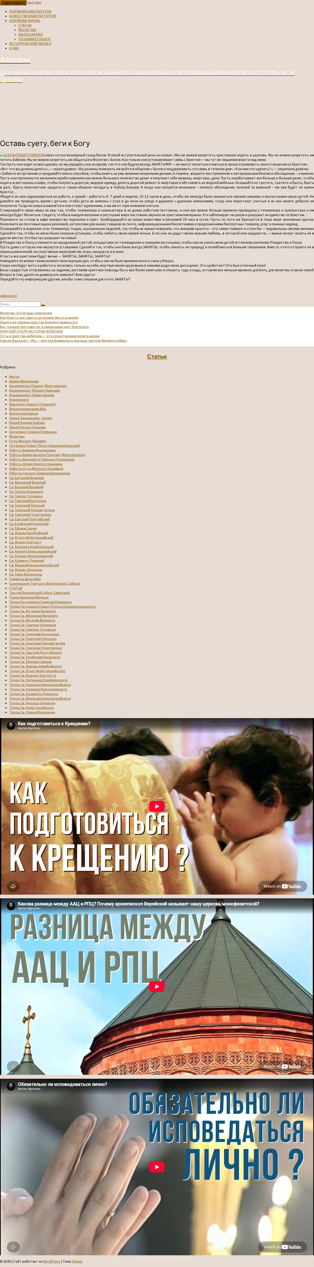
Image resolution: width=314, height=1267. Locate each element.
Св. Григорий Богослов (27, 500)
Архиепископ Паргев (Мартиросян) (37, 385)
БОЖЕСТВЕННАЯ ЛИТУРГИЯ (32, 16)
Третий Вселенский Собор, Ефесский (39, 592)
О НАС (14, 48)
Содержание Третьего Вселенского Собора (44, 583)
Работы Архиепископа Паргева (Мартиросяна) (47, 454)
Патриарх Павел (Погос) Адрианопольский (44, 445)
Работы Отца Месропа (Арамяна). (36, 468)
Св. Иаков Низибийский (28, 533)
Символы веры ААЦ (25, 578)
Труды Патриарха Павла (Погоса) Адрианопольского (52, 606)
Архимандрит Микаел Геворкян (34, 390)
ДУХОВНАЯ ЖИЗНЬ (24, 20)
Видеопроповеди (23, 413)
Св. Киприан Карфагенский (31, 546)
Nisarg (77, 1261)
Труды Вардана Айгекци (29, 597)
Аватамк (34, 2)
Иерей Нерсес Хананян (27, 427)
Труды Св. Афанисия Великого (33, 615)
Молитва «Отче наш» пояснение (26, 313)
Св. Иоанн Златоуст (25, 542)
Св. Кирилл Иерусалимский (31, 556)
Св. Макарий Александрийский (34, 565)
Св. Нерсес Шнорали (25, 569)
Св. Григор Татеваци (26, 496)
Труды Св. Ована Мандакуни (32, 712)
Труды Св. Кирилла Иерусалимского (38, 689)
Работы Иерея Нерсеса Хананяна (35, 464)
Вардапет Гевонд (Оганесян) (32, 404)
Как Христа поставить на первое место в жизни (39, 317)
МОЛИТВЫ (27, 29)
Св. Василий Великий (26, 487)
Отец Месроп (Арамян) (27, 441)
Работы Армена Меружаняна (32, 450)
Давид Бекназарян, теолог (31, 418)
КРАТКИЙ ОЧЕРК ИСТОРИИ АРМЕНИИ (31, 331)
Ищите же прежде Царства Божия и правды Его (39, 322)
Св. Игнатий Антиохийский (31, 537)
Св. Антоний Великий (26, 477)
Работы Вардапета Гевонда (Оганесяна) (41, 459)
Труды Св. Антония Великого (32, 611)
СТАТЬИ (24, 25)
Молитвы (17, 436)
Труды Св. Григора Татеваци (32, 629)
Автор (14, 376)
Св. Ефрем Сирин (23, 528)
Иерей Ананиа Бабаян (27, 422)
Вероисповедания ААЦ (27, 408)
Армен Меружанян (24, 381)
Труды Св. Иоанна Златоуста (32, 675)
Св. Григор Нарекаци (26, 491)
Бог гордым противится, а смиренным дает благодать (44, 326)
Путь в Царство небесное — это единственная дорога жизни (50, 336)
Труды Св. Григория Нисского (33, 638)
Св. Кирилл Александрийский (33, 551)
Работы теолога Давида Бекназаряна (39, 473)
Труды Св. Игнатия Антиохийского (37, 670)
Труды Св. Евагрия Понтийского (35, 652)
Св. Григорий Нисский (27, 505)
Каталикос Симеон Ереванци (33, 431)
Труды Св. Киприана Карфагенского (38, 680)
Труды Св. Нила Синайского (31, 707)
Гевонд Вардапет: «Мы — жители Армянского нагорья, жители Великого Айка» (63, 340)
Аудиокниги (19, 399)
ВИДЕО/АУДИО (30, 34)
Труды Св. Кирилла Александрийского (40, 684)
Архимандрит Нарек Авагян (31, 395)
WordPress (51, 1261)
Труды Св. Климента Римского (33, 693)
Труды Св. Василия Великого (32, 620)
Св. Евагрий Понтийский (29, 519)
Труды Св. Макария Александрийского (40, 698)
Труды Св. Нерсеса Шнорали (32, 703)
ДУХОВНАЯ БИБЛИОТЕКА (30, 11)
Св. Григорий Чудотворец (30, 514)
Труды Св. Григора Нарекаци (32, 624)
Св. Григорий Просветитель (32, 510)
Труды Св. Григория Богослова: (34, 634)
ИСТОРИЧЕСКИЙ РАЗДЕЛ (30, 43)
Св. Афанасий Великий (27, 482)
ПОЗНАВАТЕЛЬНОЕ (34, 39)
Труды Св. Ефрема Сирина (30, 661)
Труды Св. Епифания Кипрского (34, 657)
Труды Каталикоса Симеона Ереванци (40, 601)
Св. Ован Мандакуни (25, 574)
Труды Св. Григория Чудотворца (35, 647)
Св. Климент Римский (26, 560)
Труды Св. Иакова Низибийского (35, 666)
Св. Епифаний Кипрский (29, 523)
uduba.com (8, 295)
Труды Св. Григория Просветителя (37, 643)
